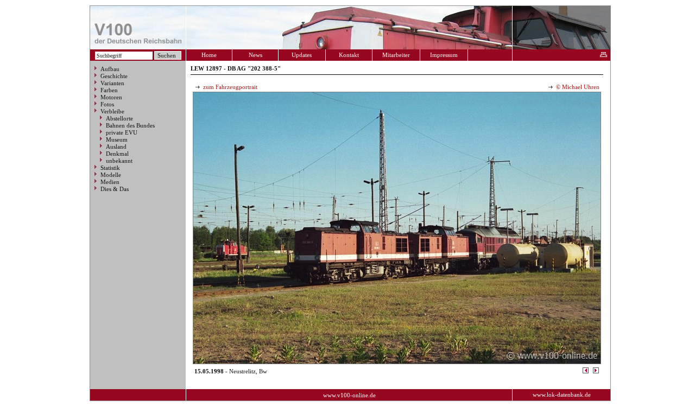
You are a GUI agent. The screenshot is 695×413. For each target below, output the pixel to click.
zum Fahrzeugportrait (229, 87)
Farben (109, 90)
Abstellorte (119, 118)
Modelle (110, 174)
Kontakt (349, 55)
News (255, 55)
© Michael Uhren (576, 87)
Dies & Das (114, 189)
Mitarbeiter (396, 55)
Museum (117, 139)
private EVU (121, 132)
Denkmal (117, 153)
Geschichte (114, 76)
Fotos (107, 104)
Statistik (110, 167)
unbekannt (119, 160)
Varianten (112, 83)
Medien (109, 182)
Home (209, 55)
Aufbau (109, 69)
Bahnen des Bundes (130, 125)
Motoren (111, 97)
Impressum (444, 55)
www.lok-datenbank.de (562, 394)
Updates (302, 55)
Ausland (116, 146)
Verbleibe (112, 111)
